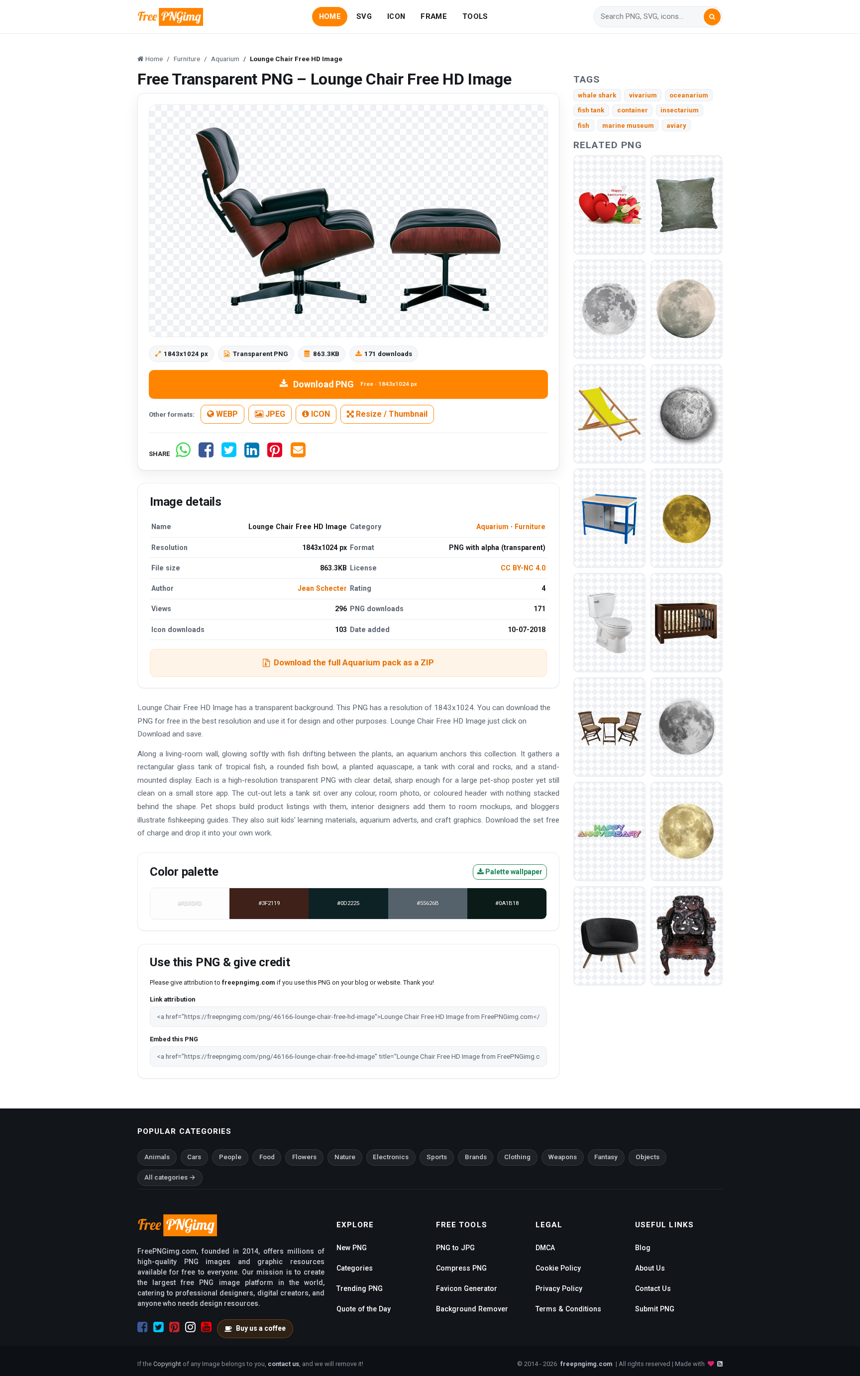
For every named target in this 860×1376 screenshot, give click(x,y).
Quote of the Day (363, 1308)
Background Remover (472, 1308)
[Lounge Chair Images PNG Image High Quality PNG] (609, 935)
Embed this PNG (174, 1039)
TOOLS (475, 16)
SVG (364, 16)
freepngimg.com (586, 1364)
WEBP (226, 414)
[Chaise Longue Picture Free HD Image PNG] (609, 413)
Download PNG (355, 384)
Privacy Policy (559, 1288)
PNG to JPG (455, 1247)
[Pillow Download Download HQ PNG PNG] (686, 204)
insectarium (679, 110)
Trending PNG (359, 1288)
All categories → (170, 1177)
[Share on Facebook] (206, 454)
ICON (396, 16)
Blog (642, 1247)
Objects (647, 1157)
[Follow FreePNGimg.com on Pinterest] (174, 1327)
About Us (650, 1268)
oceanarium (688, 95)
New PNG (351, 1247)
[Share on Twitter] (229, 454)
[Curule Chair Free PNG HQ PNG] (686, 935)
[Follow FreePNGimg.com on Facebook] (142, 1327)
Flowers (304, 1157)
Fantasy (606, 1157)
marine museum (628, 125)
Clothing (517, 1157)
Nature (344, 1157)
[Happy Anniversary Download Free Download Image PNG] (609, 830)
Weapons (562, 1157)
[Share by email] (298, 454)
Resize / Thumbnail (391, 414)
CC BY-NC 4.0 (523, 568)
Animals (157, 1157)
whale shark (597, 95)
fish (583, 125)
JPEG (274, 414)
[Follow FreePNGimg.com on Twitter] (158, 1327)
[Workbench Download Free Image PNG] (609, 517)
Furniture (530, 527)
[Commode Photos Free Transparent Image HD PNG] (609, 622)
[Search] (712, 16)
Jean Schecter (322, 588)
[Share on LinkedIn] (252, 454)
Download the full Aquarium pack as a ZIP (354, 662)
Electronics (391, 1157)
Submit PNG (654, 1308)
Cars (194, 1157)
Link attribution (172, 999)
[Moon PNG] (609, 308)
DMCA (545, 1247)
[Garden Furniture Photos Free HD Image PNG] (609, 726)
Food (267, 1157)
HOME (330, 16)
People (230, 1157)
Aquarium (492, 527)
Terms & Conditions (568, 1308)
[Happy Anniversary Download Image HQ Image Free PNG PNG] (609, 204)
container (632, 110)
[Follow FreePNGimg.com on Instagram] (190, 1327)
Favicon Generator (466, 1288)
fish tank (591, 110)
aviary (676, 125)
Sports (437, 1157)
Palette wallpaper (513, 872)
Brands (476, 1157)
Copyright (167, 1364)
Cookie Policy (558, 1268)
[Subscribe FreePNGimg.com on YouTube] (206, 1327)
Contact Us (653, 1288)
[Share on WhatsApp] (183, 454)
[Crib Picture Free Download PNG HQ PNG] (686, 622)
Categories (354, 1268)
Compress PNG (461, 1268)
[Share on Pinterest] (275, 454)
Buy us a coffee (261, 1328)
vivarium (643, 95)
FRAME (433, 16)
